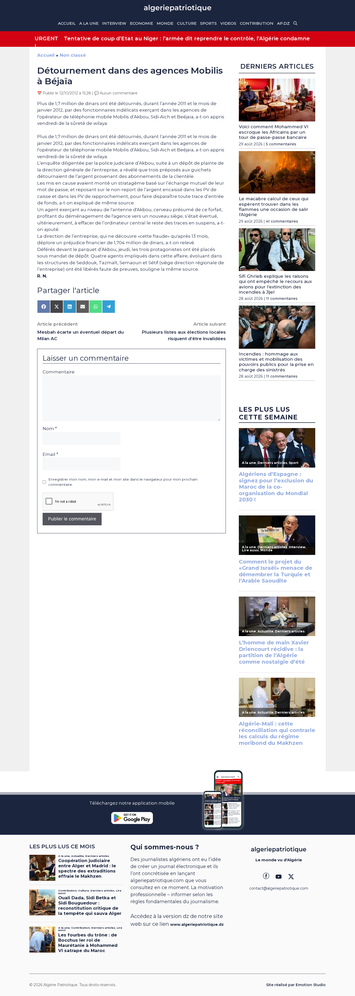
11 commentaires (282, 298)
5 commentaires (281, 144)
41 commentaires (282, 221)
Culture (186, 23)
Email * (50, 454)
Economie (141, 23)
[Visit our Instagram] (278, 877)
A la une (88, 23)
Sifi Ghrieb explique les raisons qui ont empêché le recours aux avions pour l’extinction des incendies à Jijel (275, 284)
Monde (165, 23)
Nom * (50, 428)
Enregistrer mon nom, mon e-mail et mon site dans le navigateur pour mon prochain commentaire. (123, 482)
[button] (295, 23)
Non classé (73, 55)
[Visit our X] (291, 877)
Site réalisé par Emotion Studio (296, 984)
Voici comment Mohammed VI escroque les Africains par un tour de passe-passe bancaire (273, 132)
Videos (228, 23)
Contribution (256, 23)
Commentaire (59, 371)
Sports (208, 23)
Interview (114, 23)
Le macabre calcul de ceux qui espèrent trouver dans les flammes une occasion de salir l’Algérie (273, 206)
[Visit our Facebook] (266, 877)
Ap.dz (283, 23)
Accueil (67, 23)
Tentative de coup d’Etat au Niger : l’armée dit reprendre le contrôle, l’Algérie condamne (187, 38)
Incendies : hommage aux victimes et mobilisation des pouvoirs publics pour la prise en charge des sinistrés (276, 361)
